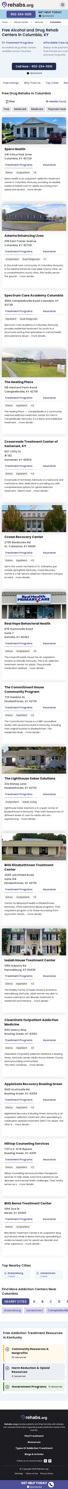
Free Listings (11, 83)
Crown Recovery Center (23, 537)
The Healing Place (18, 382)
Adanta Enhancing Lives (24, 235)
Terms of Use (31, 1473)
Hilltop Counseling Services (26, 1143)
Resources (34, 1442)
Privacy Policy (46, 1473)
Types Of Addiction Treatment (34, 1448)
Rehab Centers (21, 22)
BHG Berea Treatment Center (28, 1203)
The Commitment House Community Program (24, 689)
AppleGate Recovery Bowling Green (33, 1084)
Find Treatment (34, 1436)
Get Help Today (34, 1482)
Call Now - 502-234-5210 (34, 66)
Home (5, 22)
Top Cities (52, 83)
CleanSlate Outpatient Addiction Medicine (31, 1022)
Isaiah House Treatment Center (29, 960)
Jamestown (34, 1310)
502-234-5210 (21, 14)
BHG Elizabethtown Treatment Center (28, 867)
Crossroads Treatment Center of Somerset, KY (31, 443)
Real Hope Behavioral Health (27, 623)
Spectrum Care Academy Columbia (33, 295)
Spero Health (14, 149)
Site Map (19, 1473)
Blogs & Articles (34, 1454)
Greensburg (12, 1310)
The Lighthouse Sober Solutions (29, 778)
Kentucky (39, 22)
